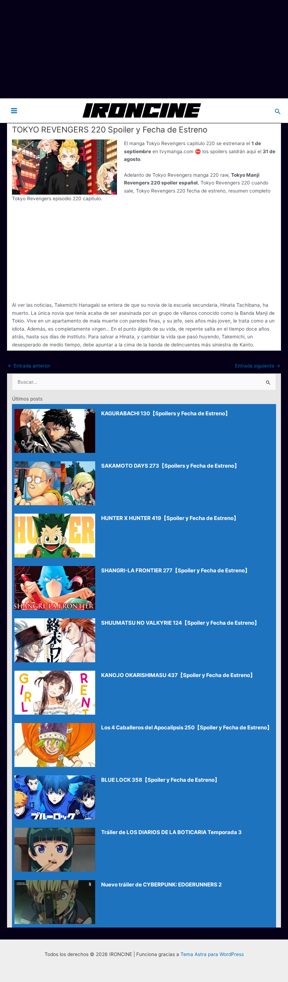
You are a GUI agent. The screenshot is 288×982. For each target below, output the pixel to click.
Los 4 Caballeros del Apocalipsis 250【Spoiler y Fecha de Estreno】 (186, 727)
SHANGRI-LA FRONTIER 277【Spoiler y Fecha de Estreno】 (175, 570)
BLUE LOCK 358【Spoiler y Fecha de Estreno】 (160, 779)
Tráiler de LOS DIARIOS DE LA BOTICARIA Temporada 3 (171, 832)
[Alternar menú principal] (14, 110)
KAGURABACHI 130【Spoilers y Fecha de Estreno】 (165, 413)
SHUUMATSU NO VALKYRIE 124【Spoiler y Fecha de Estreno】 (180, 622)
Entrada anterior (29, 366)
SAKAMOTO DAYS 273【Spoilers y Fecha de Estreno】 (170, 465)
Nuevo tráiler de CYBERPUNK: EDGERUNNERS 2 (161, 884)
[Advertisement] (144, 49)
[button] (278, 110)
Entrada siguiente (257, 366)
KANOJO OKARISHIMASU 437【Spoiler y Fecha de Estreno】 (178, 675)
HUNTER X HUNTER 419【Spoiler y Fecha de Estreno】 (170, 518)
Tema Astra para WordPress (212, 954)
